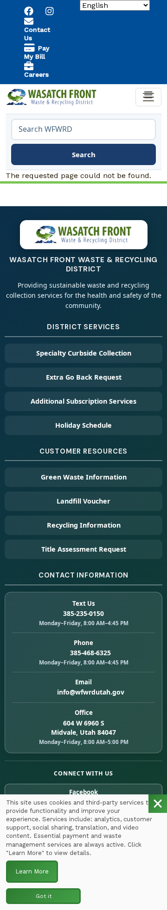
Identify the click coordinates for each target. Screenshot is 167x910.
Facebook (83, 792)
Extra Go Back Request (84, 377)
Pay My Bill (36, 52)
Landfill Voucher (83, 501)
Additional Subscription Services (83, 401)
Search (84, 154)
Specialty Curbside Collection (83, 353)
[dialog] (83, 852)
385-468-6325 (90, 652)
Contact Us (37, 34)
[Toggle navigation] (148, 97)
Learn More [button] (32, 871)
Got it (43, 896)
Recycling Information (84, 525)
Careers (36, 74)
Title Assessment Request (83, 549)
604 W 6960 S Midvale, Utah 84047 (83, 728)
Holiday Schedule (83, 425)
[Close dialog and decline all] (157, 803)
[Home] (52, 95)
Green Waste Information (84, 477)
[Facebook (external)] (29, 11)
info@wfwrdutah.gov (90, 692)
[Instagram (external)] (50, 11)
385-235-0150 (83, 613)
